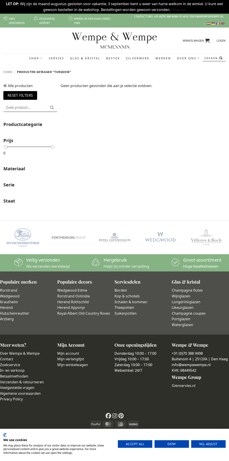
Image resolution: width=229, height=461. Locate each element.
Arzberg (7, 318)
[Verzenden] (221, 58)
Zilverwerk (138, 58)
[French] (218, 23)
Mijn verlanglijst (70, 358)
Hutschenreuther (14, 313)
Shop (34, 58)
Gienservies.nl (183, 385)
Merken (163, 58)
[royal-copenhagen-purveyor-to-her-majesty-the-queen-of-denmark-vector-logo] (115, 237)
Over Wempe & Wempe (20, 353)
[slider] (5, 147)
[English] (223, 23)
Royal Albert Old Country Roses (83, 313)
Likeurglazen (182, 307)
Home (8, 72)
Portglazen (181, 318)
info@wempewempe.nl (207, 16)
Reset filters (20, 95)
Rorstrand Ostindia (73, 296)
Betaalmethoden (14, 376)
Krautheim (9, 301)
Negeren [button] (178, 9)
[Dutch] (209, 23)
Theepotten (124, 307)
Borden (120, 290)
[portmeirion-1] (69, 237)
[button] (196, 40)
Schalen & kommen (130, 301)
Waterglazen (182, 324)
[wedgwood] (160, 237)
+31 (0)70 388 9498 (166, 16)
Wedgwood (9, 296)
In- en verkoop (12, 370)
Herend (6, 307)
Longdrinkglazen (186, 301)
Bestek (113, 58)
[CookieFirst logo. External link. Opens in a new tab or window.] (5, 435)
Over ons (186, 58)
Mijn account (68, 353)
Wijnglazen (181, 296)
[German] (214, 23)
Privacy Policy (11, 399)
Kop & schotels (127, 296)
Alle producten (20, 85)
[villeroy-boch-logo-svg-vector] (206, 237)
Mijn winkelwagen (72, 364)
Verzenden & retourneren (22, 382)
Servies (56, 58)
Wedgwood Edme (72, 290)
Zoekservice (10, 364)
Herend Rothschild (73, 301)
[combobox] (214, 58)
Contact (6, 358)
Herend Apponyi (71, 307)
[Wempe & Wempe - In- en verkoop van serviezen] (114, 40)
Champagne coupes (189, 313)
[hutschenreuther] (23, 237)
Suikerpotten (125, 313)
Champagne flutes (187, 290)
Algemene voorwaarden (20, 393)
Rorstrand (8, 290)
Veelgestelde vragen (17, 387)
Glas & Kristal (85, 58)
